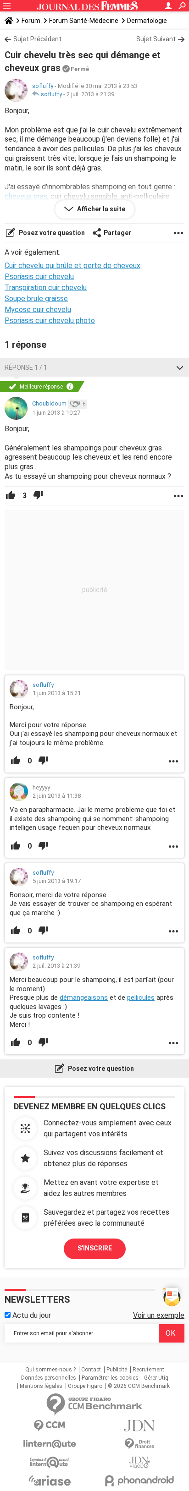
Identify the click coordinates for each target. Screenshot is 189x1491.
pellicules (141, 997)
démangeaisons (84, 997)
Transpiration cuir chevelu (46, 287)
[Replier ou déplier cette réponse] (179, 367)
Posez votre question (51, 232)
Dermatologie (147, 20)
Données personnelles (48, 1378)
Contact (91, 1369)
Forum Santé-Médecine (83, 20)
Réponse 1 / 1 (26, 367)
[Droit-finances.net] (139, 1444)
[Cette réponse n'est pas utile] (38, 496)
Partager (117, 232)
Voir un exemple (158, 1315)
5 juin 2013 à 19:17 (57, 880)
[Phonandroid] (139, 1480)
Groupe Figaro (85, 1386)
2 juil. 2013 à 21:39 (90, 94)
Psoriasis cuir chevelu (39, 276)
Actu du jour (31, 1315)
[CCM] (49, 1425)
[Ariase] (49, 1480)
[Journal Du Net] (139, 1425)
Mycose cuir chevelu (38, 309)
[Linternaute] (49, 1444)
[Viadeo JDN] (139, 1462)
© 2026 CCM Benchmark (139, 1386)
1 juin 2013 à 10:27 (56, 412)
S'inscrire (95, 1248)
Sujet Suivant (156, 39)
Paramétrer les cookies (110, 1378)
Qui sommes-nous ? (50, 1369)
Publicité (116, 1369)
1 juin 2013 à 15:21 (57, 693)
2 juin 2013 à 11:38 (57, 795)
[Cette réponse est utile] (11, 496)
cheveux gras (26, 196)
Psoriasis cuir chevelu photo (50, 320)
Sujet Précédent (37, 39)
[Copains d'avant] (49, 1462)
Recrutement (148, 1369)
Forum (31, 20)
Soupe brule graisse (36, 298)
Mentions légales (41, 1386)
